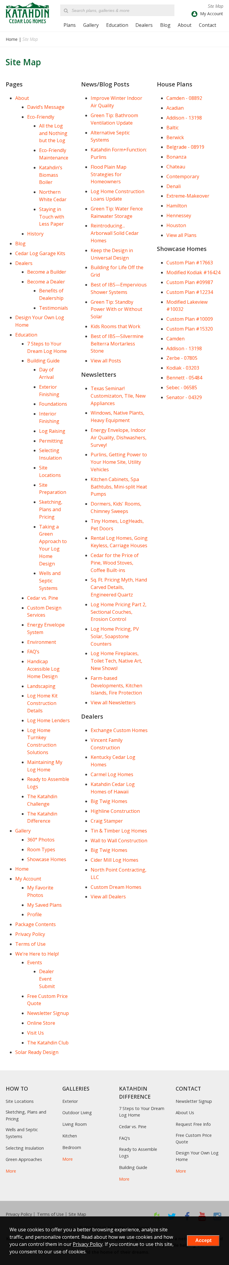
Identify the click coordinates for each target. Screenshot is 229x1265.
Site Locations (20, 1101)
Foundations (53, 404)
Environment (41, 642)
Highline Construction (115, 811)
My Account (28, 878)
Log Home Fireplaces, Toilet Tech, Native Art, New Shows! (116, 661)
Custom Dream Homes (116, 887)
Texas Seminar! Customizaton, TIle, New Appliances (118, 396)
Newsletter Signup (48, 1013)
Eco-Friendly (40, 117)
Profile (34, 914)
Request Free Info (193, 1124)
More (11, 1171)
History (35, 233)
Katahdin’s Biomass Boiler (50, 175)
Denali (173, 186)
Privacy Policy (30, 934)
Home (12, 39)
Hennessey (178, 215)
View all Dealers (108, 896)
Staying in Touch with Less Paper (51, 216)
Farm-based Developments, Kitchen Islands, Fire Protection (116, 685)
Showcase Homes (46, 859)
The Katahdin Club (48, 1042)
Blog (165, 25)
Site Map (77, 1214)
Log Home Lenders (48, 720)
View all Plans (181, 235)
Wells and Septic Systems (50, 580)
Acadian (175, 108)
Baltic (172, 127)
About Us (185, 1112)
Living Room (74, 1124)
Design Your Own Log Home (197, 1156)
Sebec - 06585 (181, 387)
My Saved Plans (44, 905)
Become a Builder (46, 272)
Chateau (175, 166)
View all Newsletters (113, 702)
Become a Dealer (46, 281)
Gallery (91, 25)
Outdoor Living (77, 1112)
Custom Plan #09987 (189, 282)
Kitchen (69, 1136)
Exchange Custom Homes (119, 730)
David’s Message (45, 107)
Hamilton (176, 205)
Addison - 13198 (184, 117)
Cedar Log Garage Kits (40, 253)
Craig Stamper (107, 821)
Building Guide (43, 360)
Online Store (41, 1023)
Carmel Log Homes (112, 774)
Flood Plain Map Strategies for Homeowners (108, 174)
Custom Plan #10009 (189, 319)
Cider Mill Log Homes (114, 860)
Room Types (41, 849)
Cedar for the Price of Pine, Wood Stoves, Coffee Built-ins (115, 562)
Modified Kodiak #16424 (193, 272)
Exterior (70, 1101)
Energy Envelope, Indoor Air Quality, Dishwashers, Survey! (118, 437)
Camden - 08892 (184, 98)
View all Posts (106, 360)
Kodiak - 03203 (182, 368)
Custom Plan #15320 (189, 328)
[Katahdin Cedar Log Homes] (27, 12)
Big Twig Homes (109, 801)
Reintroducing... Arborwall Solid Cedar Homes (115, 233)
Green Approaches (24, 1159)
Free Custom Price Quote (194, 1138)
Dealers (144, 25)
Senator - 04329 (184, 397)
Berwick (175, 137)
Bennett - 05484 (184, 377)
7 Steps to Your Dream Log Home (141, 1112)
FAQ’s (33, 651)
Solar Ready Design (36, 1052)
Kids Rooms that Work (115, 326)
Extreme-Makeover (187, 196)
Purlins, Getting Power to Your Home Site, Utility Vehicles (119, 462)
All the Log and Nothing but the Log (53, 133)
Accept (203, 1240)
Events (34, 962)
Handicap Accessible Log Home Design (43, 669)
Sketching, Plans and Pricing (50, 509)
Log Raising (52, 431)
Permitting (51, 441)
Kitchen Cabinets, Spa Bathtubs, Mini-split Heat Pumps (119, 486)
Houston (176, 225)
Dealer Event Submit (47, 979)
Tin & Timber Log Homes (119, 830)
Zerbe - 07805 (181, 358)
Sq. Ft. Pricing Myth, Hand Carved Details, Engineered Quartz (119, 587)
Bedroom (71, 1147)
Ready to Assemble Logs (138, 1152)
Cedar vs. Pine (42, 598)
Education (117, 25)
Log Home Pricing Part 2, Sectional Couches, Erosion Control (118, 612)
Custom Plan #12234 (189, 292)
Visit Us (35, 1033)
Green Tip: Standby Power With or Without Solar (116, 309)
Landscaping (41, 686)
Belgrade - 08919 (185, 147)
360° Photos (41, 839)
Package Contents (35, 924)
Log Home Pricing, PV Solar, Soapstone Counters (115, 636)
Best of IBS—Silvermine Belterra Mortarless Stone (117, 343)
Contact (207, 25)
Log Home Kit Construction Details (42, 703)
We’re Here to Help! (37, 954)
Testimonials (53, 308)
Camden (175, 338)
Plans (70, 25)
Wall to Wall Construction (119, 840)
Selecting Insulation (25, 1148)
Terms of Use (30, 944)
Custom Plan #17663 (189, 262)
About (184, 25)
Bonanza (176, 157)
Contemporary (182, 176)
